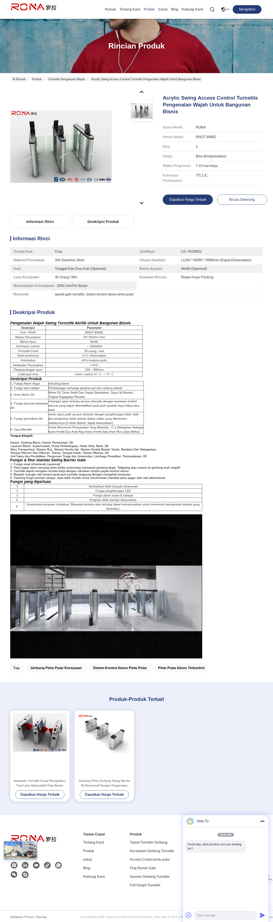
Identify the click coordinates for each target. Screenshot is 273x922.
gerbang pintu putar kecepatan (56, 668)
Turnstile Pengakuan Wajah (66, 79)
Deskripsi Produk (103, 222)
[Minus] (262, 821)
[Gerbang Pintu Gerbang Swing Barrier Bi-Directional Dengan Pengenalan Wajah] (104, 744)
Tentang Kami (129, 9)
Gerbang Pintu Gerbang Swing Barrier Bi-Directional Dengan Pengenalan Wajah (104, 783)
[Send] (262, 915)
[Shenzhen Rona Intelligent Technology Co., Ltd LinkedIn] (25, 865)
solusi (163, 9)
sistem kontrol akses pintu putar (120, 668)
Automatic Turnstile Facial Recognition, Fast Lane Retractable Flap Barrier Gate (40, 783)
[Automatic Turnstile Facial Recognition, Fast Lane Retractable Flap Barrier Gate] (40, 744)
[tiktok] (47, 865)
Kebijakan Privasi (21, 917)
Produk (149, 9)
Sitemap (41, 917)
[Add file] (189, 915)
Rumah (110, 9)
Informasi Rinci (40, 222)
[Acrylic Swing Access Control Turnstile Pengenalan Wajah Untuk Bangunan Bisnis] (61, 146)
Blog (174, 9)
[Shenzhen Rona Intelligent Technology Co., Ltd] (33, 9)
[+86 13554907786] (25, 874)
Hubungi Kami (192, 9)
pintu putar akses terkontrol (181, 668)
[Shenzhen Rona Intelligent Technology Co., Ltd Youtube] (36, 865)
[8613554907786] (58, 865)
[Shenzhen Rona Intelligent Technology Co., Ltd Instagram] (14, 865)
